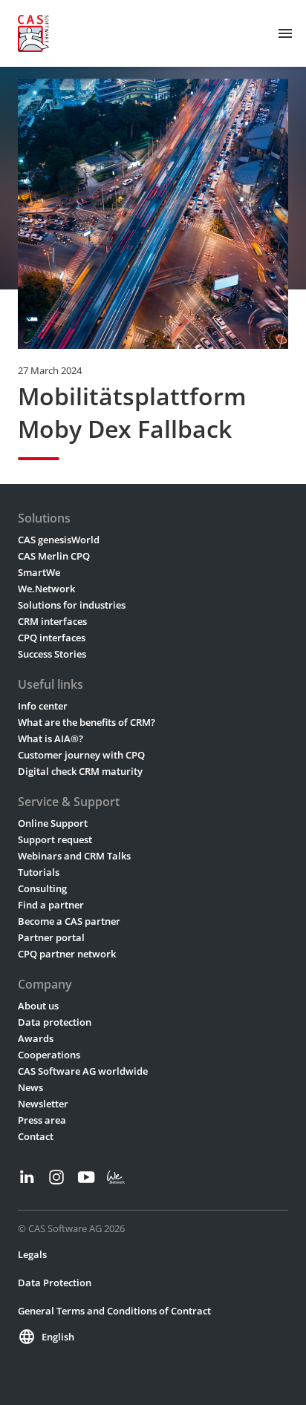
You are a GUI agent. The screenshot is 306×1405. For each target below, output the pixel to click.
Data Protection (54, 1282)
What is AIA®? (50, 738)
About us (38, 1005)
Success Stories (52, 654)
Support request (55, 839)
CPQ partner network (67, 953)
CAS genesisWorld (59, 539)
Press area (42, 1120)
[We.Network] (116, 1177)
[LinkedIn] (27, 1177)
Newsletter (43, 1103)
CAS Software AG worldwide (83, 1071)
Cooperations (49, 1054)
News (30, 1087)
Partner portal (51, 937)
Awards (35, 1038)
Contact (35, 1136)
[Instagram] (56, 1177)
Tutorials (38, 872)
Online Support (53, 823)
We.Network (46, 588)
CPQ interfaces (51, 637)
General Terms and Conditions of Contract (114, 1310)
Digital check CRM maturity (80, 771)
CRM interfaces (52, 621)
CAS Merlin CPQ (54, 556)
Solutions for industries (72, 605)
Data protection (54, 1022)
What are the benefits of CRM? (86, 722)
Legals (32, 1254)
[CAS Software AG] (33, 33)
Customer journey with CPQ (81, 755)
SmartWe (39, 572)
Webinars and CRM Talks (74, 855)
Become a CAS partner (69, 921)
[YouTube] (86, 1177)
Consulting (42, 888)
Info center (43, 706)
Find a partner (51, 904)
